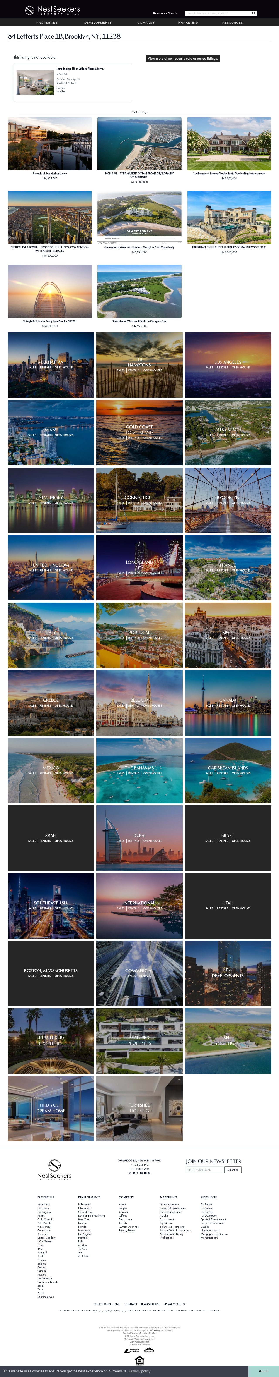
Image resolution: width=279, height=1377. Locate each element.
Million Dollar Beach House (175, 1230)
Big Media (166, 1223)
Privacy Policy (127, 1230)
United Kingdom (46, 1237)
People (123, 1208)
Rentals (45, 367)
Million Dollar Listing (171, 1234)
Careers (123, 1212)
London (82, 1223)
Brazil (40, 1293)
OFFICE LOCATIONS (107, 1304)
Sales (32, 367)
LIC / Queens (45, 1241)
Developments (98, 23)
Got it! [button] (264, 1371)
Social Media (167, 1219)
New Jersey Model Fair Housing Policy (139, 1338)
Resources (232, 23)
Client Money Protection (139, 1341)
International (85, 1208)
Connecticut (44, 1230)
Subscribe (232, 1170)
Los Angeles (44, 1212)
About (122, 1204)
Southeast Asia (45, 1297)
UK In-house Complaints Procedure (139, 1336)
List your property (169, 1204)
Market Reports (209, 1237)
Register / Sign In (165, 13)
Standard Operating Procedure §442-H (139, 1333)
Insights (164, 1215)
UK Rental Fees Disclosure (139, 1344)
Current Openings (129, 1227)
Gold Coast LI (45, 1219)
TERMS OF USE (150, 1304)
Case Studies (85, 1212)
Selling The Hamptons (172, 1227)
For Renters (207, 1212)
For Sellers (206, 1208)
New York (83, 1219)
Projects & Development (173, 1208)
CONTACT (130, 1304)
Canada (42, 1271)
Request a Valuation (171, 1212)
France (41, 1245)
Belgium (41, 1263)
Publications (167, 1237)
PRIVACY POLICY (174, 1304)
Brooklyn (42, 1234)
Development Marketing (91, 1215)
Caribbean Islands (47, 1282)
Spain (40, 1256)
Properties (46, 23)
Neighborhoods (210, 1230)
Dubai (40, 1289)
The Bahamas (44, 1278)
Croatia (41, 1267)
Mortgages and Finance (214, 1234)
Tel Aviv (82, 1249)
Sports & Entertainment (213, 1219)
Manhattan (43, 1204)
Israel (40, 1286)
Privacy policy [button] (139, 1371)
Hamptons (43, 1208)
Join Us (123, 1223)
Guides (205, 1227)
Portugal (42, 1252)
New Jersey (43, 1227)
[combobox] (217, 13)
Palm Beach (44, 1223)
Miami (41, 1215)
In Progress (84, 1204)
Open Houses (64, 367)
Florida (82, 1227)
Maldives (83, 1256)
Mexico (41, 1274)
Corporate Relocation (213, 1223)
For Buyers (206, 1204)
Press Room (125, 1219)
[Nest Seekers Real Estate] (50, 10)
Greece (41, 1260)
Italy (39, 1249)
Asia (80, 1252)
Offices (123, 1215)
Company (146, 23)
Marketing (188, 23)
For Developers (209, 1215)
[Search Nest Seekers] (253, 13)
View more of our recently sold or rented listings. (183, 58)
